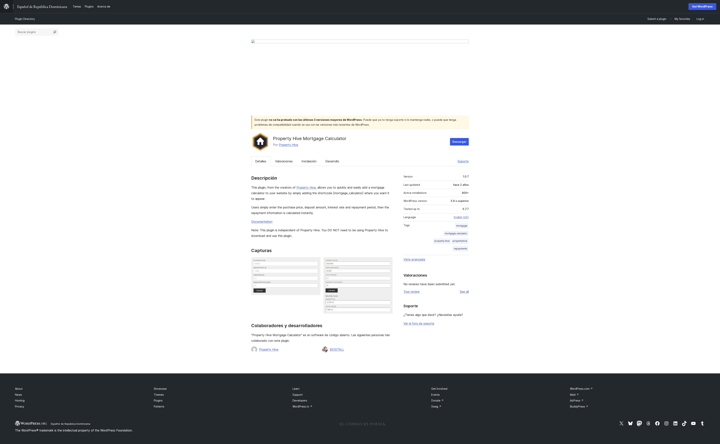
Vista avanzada (414, 259)
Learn (295, 388)
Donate (437, 400)
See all (464, 291)
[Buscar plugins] (54, 32)
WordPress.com (581, 388)
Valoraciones (284, 161)
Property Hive (288, 145)
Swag (436, 406)
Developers (299, 400)
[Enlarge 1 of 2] (315, 262)
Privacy (19, 406)
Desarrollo (332, 161)
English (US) (461, 217)
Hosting (20, 400)
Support (297, 394)
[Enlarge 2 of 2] (387, 262)
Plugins (158, 400)
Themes (159, 394)
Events (435, 394)
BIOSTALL (337, 349)
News (18, 394)
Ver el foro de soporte (419, 323)
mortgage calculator (456, 233)
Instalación (309, 161)
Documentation (261, 221)
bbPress (577, 400)
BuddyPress (579, 406)
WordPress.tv (302, 406)
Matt (574, 394)
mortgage (461, 225)
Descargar (459, 141)
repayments (460, 248)
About (18, 388)
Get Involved (439, 388)
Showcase (160, 388)
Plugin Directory (25, 18)
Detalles (260, 161)
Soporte (463, 161)
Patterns (159, 406)
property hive (442, 241)
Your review (412, 291)
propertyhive (460, 241)
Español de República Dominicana (70, 423)
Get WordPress (702, 6)
